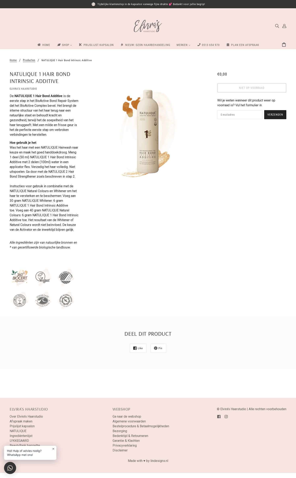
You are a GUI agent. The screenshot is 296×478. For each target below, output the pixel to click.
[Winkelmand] (284, 45)
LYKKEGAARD (19, 441)
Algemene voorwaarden (129, 421)
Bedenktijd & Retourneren (130, 436)
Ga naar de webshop (127, 416)
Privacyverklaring (125, 445)
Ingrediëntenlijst (21, 436)
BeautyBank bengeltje (25, 445)
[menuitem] (43, 44)
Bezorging (120, 431)
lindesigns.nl (159, 461)
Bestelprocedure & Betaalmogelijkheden (141, 426)
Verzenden (275, 114)
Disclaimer (120, 450)
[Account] (284, 26)
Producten (29, 60)
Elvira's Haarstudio (23, 88)
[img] (277, 26)
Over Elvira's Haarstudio (26, 416)
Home (13, 60)
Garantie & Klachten (126, 441)
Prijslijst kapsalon (22, 426)
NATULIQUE (18, 431)
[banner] (148, 26)
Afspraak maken (21, 421)
